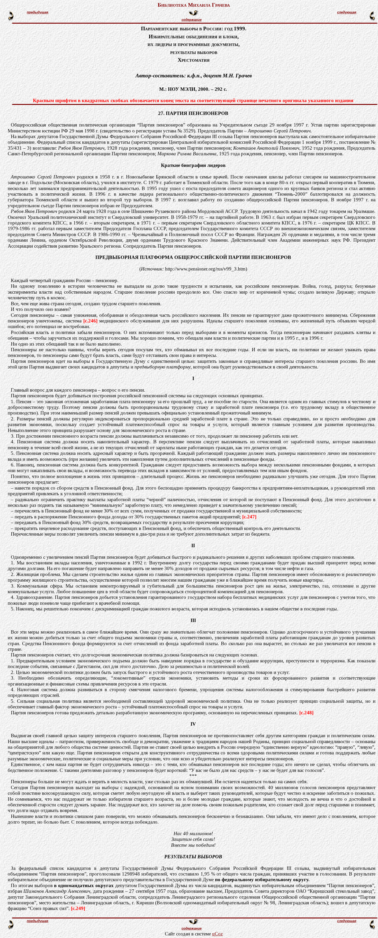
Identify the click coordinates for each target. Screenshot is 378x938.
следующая (346, 12)
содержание (192, 20)
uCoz (217, 933)
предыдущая (37, 12)
